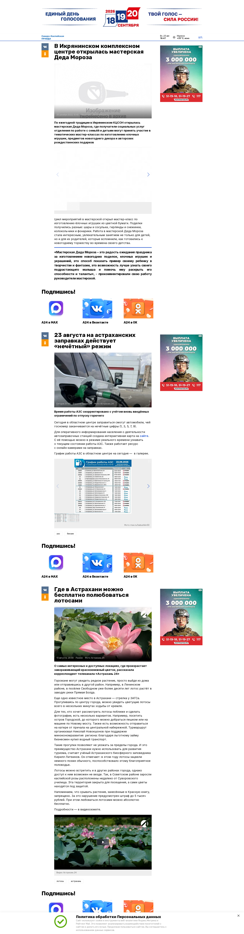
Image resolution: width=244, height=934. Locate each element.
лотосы (60, 881)
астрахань (76, 881)
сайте (144, 436)
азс (58, 534)
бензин (70, 534)
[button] (148, 174)
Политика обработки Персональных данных (118, 917)
